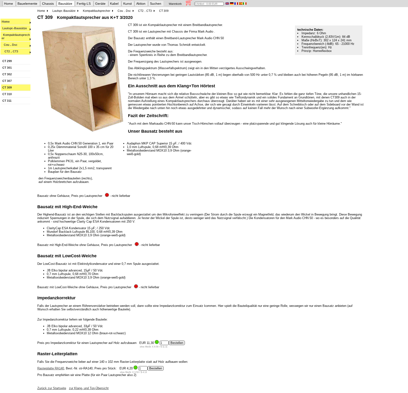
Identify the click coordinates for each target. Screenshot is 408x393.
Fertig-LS (84, 3)
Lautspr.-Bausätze (14, 28)
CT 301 (7, 67)
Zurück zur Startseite (51, 388)
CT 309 (7, 87)
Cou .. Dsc (9, 44)
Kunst (127, 3)
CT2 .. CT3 (10, 51)
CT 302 (7, 74)
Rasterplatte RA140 (50, 368)
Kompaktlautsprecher (16, 36)
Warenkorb (175, 3)
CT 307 (7, 81)
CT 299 (7, 61)
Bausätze (65, 3)
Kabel (114, 3)
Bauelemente (27, 3)
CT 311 (7, 100)
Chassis (48, 3)
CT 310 (7, 94)
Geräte (100, 3)
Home (8, 3)
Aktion (140, 3)
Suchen (155, 3)
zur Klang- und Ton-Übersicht (89, 388)
